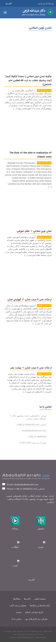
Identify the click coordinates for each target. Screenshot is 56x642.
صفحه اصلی (40, 598)
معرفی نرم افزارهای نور (36, 619)
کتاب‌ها (27, 598)
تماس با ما (17, 619)
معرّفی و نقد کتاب (17, 605)
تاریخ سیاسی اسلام (34, 612)
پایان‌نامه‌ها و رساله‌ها (40, 605)
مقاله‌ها (16, 598)
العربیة (9, 3)
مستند (19, 612)
